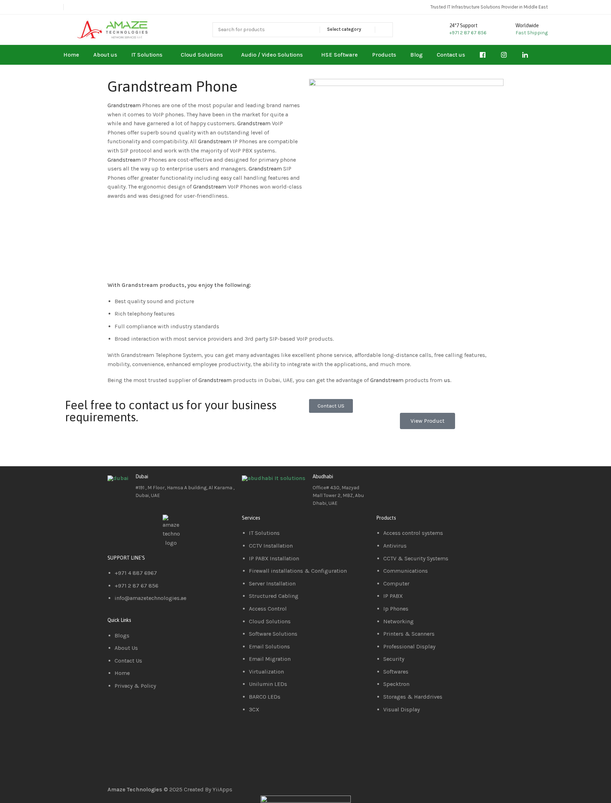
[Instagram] (423, 482)
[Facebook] (385, 482)
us (447, 380)
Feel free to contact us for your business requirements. (171, 411)
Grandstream (124, 105)
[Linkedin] (404, 482)
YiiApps (222, 789)
